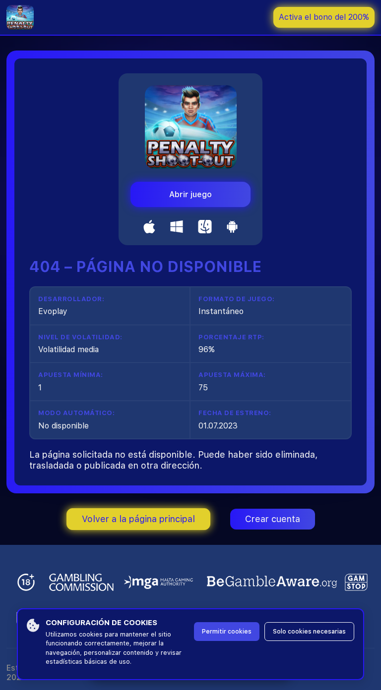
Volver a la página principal (138, 519)
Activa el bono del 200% (324, 17)
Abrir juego (190, 194)
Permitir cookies (227, 631)
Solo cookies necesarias (309, 631)
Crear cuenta (272, 519)
